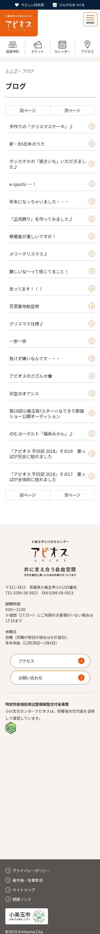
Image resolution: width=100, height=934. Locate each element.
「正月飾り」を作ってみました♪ (41, 219)
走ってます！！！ (26, 289)
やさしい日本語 (32, 4)
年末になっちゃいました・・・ (39, 201)
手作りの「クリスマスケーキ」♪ (41, 126)
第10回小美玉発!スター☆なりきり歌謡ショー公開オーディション (46, 413)
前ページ (28, 110)
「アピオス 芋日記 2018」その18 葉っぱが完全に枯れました (47, 454)
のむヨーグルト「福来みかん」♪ (41, 433)
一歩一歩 (17, 341)
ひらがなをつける (72, 4)
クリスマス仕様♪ (26, 323)
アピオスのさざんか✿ (30, 376)
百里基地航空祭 (24, 306)
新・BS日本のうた (27, 144)
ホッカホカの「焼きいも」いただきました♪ (47, 164)
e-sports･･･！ (23, 184)
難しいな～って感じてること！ (39, 271)
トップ (11, 71)
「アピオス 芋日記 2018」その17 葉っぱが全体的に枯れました (47, 477)
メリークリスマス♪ (28, 253)
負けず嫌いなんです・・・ (34, 358)
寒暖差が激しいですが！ (32, 236)
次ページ (72, 110)
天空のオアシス (24, 393)
